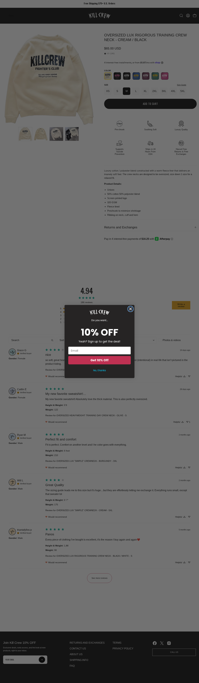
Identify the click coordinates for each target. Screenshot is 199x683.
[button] (99, 312)
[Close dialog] (130, 309)
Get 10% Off (99, 360)
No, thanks (99, 370)
